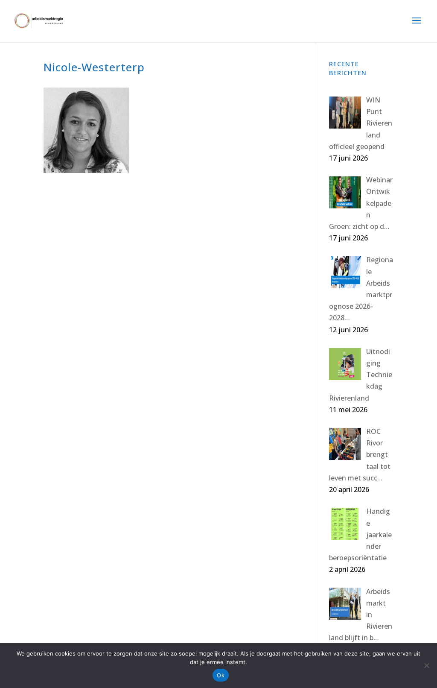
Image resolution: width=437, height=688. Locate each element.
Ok (220, 675)
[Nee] (426, 665)
